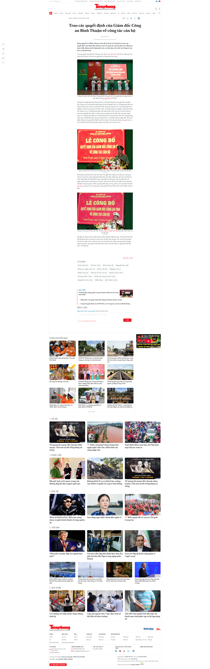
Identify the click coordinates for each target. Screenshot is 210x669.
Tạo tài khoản (91, 311)
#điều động (99, 280)
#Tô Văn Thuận (95, 265)
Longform (102, 634)
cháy (123, 120)
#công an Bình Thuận (85, 276)
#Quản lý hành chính (116, 273)
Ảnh (75, 634)
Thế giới (87, 13)
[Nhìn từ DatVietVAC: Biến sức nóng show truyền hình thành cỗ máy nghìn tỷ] (67, 504)
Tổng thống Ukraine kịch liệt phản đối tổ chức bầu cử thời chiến (118, 580)
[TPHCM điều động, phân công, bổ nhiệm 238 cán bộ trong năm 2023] (126, 293)
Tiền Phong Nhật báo (96, 1)
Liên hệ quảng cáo (77, 647)
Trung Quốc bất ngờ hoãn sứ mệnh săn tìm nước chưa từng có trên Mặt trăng (90, 581)
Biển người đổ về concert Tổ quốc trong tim (141, 518)
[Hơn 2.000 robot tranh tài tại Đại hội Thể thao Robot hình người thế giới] (62, 569)
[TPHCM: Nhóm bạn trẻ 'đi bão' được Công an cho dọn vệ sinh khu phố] (91, 348)
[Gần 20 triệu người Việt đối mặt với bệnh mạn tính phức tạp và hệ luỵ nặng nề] (143, 601)
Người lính (113, 13)
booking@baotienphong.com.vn (81, 651)
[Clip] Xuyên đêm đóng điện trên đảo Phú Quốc (62, 359)
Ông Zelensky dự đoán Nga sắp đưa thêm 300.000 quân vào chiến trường (147, 581)
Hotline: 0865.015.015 (81, 1)
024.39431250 (55, 652)
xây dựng (80, 186)
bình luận (135, 18)
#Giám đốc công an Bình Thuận (104, 276)
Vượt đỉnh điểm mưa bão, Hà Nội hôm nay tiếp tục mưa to (142, 446)
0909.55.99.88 (77, 649)
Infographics (115, 634)
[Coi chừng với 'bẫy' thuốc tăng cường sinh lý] (67, 601)
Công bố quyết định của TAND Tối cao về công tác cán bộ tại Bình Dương (105, 304)
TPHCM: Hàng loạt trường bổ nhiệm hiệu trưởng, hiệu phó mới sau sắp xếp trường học (90, 383)
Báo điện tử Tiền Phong (105, 7)
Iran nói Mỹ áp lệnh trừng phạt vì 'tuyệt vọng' (140, 554)
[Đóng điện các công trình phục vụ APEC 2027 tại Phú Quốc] (62, 395)
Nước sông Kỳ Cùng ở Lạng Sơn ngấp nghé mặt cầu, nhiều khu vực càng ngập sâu (103, 447)
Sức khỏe (80, 13)
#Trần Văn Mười (83, 265)
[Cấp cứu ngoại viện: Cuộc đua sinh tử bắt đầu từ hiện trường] (105, 601)
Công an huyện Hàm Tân (110, 231)
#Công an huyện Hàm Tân (86, 269)
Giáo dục (135, 13)
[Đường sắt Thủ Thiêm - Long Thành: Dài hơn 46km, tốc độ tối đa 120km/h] (120, 395)
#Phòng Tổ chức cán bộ (99, 273)
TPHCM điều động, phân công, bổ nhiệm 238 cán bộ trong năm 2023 (98, 293)
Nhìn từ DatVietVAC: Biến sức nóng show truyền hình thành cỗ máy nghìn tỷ (67, 520)
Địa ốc (74, 13)
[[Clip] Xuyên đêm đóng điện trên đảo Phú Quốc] (62, 348)
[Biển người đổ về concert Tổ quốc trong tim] (143, 504)
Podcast (89, 634)
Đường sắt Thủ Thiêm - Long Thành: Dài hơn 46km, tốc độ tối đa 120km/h (119, 406)
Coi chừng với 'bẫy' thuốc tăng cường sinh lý (66, 614)
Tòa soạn (129, 1)
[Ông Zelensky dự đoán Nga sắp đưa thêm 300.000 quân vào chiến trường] (148, 569)
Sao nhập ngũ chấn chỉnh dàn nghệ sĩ (104, 517)
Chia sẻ (3, 49)
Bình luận (3, 58)
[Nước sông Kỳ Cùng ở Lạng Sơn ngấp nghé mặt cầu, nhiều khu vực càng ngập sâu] (105, 432)
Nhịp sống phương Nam (79, 18)
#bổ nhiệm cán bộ (111, 280)
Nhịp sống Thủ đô (54, 642)
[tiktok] (125, 651)
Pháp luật (99, 13)
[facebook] (157, 1)
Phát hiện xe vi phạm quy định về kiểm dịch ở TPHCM (89, 406)
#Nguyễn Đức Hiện (122, 265)
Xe (118, 13)
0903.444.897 (99, 649)
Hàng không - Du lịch (141, 639)
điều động (108, 98)
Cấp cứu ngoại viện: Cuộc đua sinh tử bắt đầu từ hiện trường (104, 614)
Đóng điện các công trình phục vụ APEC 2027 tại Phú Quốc (61, 406)
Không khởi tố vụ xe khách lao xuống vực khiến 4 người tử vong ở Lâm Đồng (104, 482)
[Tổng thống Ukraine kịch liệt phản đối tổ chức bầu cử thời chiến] (119, 569)
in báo (131, 18)
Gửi (127, 320)
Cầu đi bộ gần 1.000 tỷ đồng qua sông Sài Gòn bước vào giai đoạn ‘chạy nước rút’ (120, 360)
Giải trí (129, 13)
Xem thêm (159, 13)
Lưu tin (3, 53)
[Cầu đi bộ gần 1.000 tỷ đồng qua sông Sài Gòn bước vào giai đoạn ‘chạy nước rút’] (120, 348)
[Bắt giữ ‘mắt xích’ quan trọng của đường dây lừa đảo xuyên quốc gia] (67, 468)
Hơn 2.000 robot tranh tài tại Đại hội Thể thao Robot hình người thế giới (61, 581)
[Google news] (134, 651)
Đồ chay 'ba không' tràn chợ (58, 381)
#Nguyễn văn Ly (115, 269)
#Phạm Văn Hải (102, 269)
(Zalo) (83, 649)
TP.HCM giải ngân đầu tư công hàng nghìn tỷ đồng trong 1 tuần (119, 382)
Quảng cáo (138, 1)
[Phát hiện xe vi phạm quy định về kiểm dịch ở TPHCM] (91, 395)
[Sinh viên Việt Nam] (149, 629)
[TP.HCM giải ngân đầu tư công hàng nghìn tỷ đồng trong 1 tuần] (120, 372)
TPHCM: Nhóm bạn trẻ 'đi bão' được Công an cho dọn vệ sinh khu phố (90, 359)
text (127, 18)
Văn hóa (123, 13)
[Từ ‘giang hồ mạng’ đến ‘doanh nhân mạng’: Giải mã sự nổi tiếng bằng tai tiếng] (67, 432)
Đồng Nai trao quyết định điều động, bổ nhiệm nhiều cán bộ (101, 300)
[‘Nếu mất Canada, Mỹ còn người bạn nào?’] (67, 541)
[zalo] (129, 651)
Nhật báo (65, 634)
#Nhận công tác (83, 273)
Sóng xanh (68, 13)
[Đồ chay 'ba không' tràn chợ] (62, 372)
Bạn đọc (125, 639)
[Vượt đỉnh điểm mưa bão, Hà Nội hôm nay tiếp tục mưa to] (143, 432)
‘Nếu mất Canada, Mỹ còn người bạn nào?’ (65, 554)
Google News (138, 18)
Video (153, 13)
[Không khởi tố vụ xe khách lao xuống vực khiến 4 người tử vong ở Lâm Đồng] (105, 468)
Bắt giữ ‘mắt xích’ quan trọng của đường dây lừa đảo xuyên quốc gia (64, 482)
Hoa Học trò (121, 1)
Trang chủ (50, 13)
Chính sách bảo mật (146, 647)
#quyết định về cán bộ (85, 280)
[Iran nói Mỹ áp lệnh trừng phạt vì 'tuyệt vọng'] (143, 541)
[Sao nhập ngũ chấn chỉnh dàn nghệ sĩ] (105, 504)
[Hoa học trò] (158, 629)
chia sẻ (123, 18)
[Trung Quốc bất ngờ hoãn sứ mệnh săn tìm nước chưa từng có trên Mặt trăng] (91, 569)
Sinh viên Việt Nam (109, 1)
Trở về (3, 62)
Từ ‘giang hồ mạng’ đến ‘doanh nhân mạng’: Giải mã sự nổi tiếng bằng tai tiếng (65, 447)
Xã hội (56, 13)
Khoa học (141, 13)
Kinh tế (61, 13)
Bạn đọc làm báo (59, 664)
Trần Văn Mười (112, 54)
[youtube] (160, 1)
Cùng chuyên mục (58, 338)
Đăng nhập (80, 311)
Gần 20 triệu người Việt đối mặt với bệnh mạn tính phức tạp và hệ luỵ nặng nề (142, 616)
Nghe (3, 44)
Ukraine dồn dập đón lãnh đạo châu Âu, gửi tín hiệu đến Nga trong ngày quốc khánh (105, 556)
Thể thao (106, 13)
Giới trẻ (93, 13)
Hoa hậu (148, 13)
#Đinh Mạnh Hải (108, 265)
